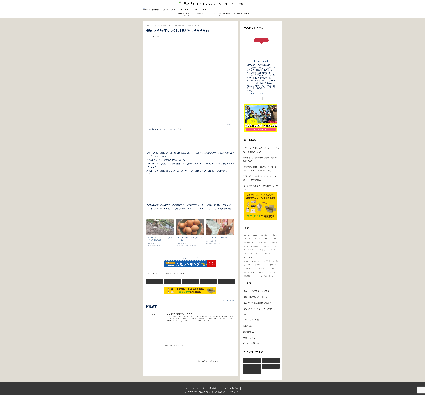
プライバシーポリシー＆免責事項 (204, 388)
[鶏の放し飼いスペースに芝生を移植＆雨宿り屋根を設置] (160, 227)
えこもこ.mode (261, 61)
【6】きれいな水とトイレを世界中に (259, 309)
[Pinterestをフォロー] (190, 281)
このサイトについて (256, 93)
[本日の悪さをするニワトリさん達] (220, 227)
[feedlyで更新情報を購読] (208, 281)
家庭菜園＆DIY (249, 332)
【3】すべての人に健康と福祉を (257, 303)
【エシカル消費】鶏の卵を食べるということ (261, 187)
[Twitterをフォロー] (154, 281)
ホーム (188, 388)
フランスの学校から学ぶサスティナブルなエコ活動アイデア (261, 150)
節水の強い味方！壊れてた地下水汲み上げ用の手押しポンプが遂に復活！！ (261, 169)
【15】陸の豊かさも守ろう (255, 297)
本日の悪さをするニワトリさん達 (219, 238)
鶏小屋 (182, 273)
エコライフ (167, 273)
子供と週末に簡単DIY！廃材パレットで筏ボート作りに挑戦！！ (260, 178)
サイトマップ (223, 388)
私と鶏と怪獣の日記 (252, 343)
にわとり (175, 273)
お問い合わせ (234, 388)
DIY (161, 273)
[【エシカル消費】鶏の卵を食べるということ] (190, 227)
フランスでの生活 (152, 273)
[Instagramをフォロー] (172, 281)
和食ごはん (248, 326)
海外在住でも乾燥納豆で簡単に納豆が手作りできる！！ (261, 159)
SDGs (245, 314)
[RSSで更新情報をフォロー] (226, 281)
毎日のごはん (249, 338)
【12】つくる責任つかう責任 (256, 291)
